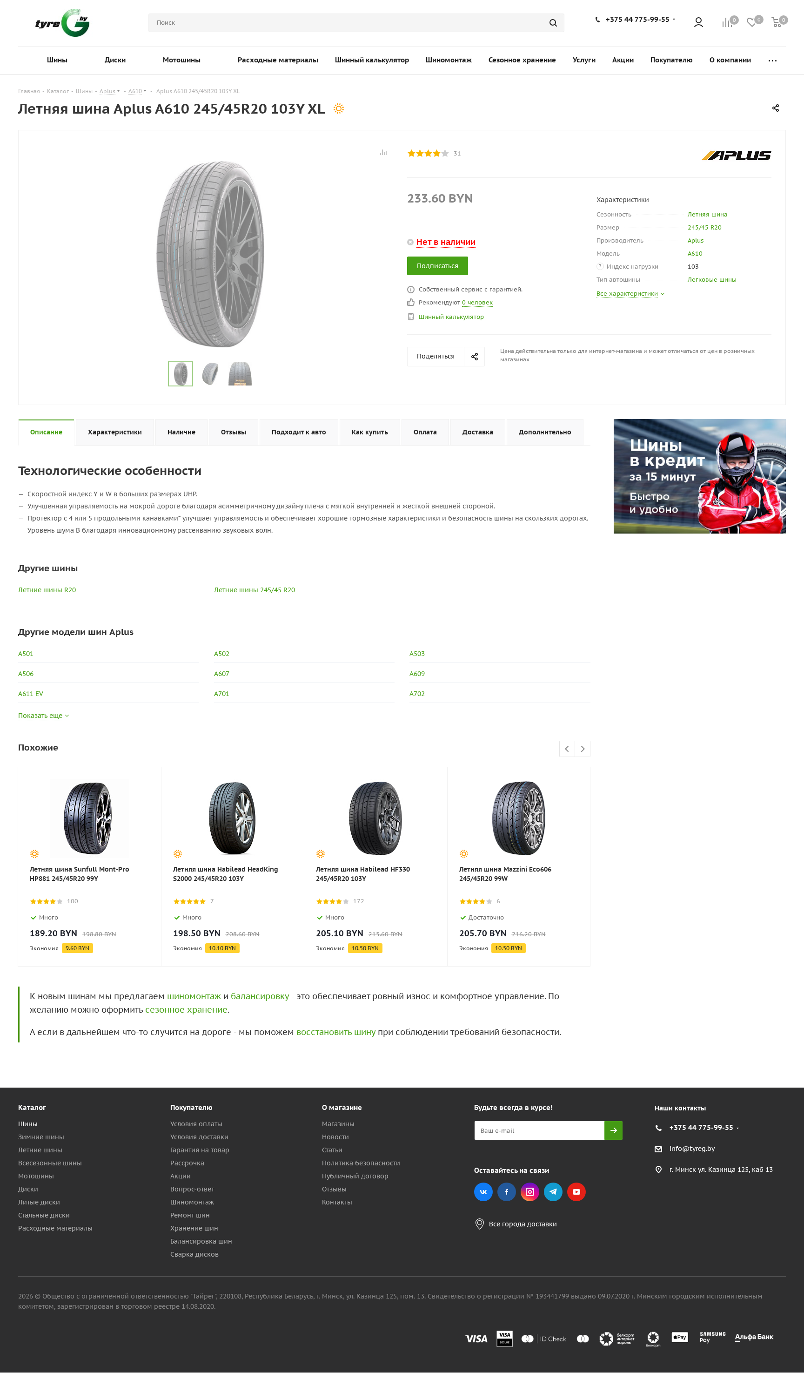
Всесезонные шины (50, 1163)
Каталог (32, 1107)
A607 (221, 674)
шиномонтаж (194, 996)
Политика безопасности (361, 1163)
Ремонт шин (190, 1215)
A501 (26, 653)
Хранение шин (194, 1228)
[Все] (772, 60)
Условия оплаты (196, 1124)
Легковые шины (712, 280)
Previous (567, 749)
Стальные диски (44, 1215)
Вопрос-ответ (192, 1189)
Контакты (337, 1202)
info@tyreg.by (692, 1149)
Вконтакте (483, 1192)
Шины (28, 1124)
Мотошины (36, 1176)
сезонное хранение (186, 1009)
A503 (417, 653)
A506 (26, 674)
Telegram (553, 1192)
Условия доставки (199, 1137)
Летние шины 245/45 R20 (254, 590)
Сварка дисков (194, 1254)
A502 (221, 653)
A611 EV (30, 694)
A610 (695, 253)
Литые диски (39, 1202)
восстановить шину (335, 1032)
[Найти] (553, 23)
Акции (180, 1176)
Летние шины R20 (47, 590)
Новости (335, 1137)
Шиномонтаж (192, 1202)
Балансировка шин (201, 1241)
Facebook (506, 1192)
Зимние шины (41, 1137)
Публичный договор (355, 1176)
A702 (417, 694)
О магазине (342, 1107)
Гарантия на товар (199, 1150)
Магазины (338, 1124)
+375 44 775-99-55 (638, 19)
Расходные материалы (55, 1228)
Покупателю (191, 1107)
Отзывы (334, 1189)
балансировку (260, 996)
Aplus (696, 240)
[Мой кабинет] (699, 23)
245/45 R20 (705, 227)
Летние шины (40, 1150)
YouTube (576, 1192)
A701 (221, 694)
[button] (765, 1031)
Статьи (332, 1150)
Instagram (530, 1192)
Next (582, 749)
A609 (417, 674)
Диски (28, 1189)
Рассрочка (187, 1163)
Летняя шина (708, 214)
